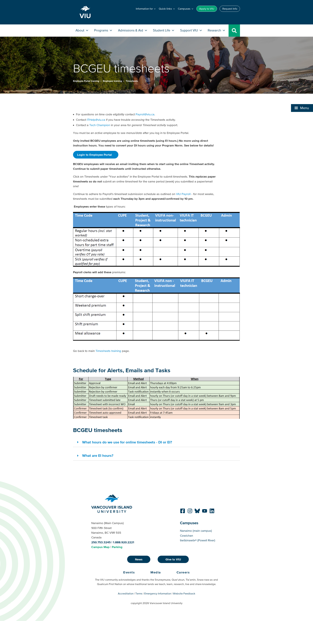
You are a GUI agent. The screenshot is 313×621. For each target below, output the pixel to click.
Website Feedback (184, 593)
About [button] (80, 30)
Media (155, 572)
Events (129, 572)
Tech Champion (99, 125)
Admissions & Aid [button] (131, 30)
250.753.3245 (101, 542)
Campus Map (100, 547)
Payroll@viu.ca (145, 114)
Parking (117, 547)
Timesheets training (108, 351)
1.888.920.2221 (123, 542)
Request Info (229, 8)
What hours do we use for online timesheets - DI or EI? (127, 442)
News (138, 559)
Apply (206, 8)
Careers (183, 572)
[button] (302, 108)
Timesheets (132, 81)
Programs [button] (101, 30)
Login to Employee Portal (94, 154)
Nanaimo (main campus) (196, 530)
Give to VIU (173, 559)
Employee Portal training (86, 81)
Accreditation (126, 593)
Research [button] (215, 30)
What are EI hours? (97, 455)
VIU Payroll (183, 194)
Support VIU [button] (189, 30)
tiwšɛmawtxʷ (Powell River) (197, 540)
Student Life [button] (162, 30)
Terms (138, 593)
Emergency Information (157, 593)
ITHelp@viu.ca (96, 119)
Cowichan (186, 535)
